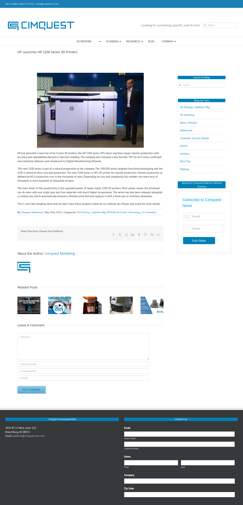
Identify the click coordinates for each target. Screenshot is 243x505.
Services (184, 153)
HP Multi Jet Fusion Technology (124, 212)
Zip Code (129, 488)
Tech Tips (185, 161)
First (126, 467)
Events (183, 146)
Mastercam (186, 130)
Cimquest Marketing (32, 212)
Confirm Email (131, 448)
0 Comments (150, 212)
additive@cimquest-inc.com (29, 436)
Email (128, 428)
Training (184, 169)
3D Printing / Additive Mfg (91, 212)
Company (129, 475)
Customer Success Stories (194, 138)
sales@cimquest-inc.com (47, 3)
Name (127, 456)
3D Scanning (187, 115)
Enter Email (130, 438)
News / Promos (188, 122)
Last (183, 467)
